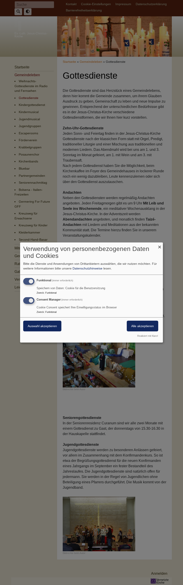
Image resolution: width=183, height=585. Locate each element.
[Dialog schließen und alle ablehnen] (159, 245)
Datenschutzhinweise (87, 268)
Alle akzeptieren (142, 326)
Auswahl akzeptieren (42, 326)
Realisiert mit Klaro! (147, 336)
